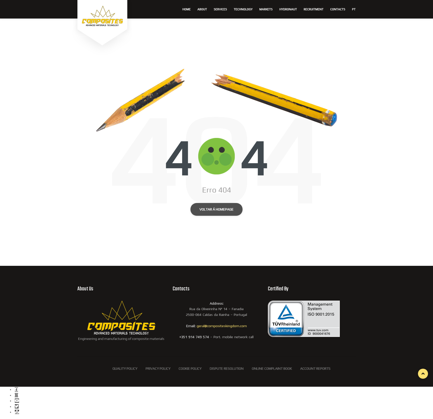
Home (186, 9)
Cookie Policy (190, 368)
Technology (243, 9)
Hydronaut (288, 9)
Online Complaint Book (272, 368)
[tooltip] (16, 389)
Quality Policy (125, 368)
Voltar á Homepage (216, 209)
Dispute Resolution (227, 368)
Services (220, 9)
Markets (266, 9)
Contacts (337, 9)
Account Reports (315, 368)
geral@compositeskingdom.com (222, 326)
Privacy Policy (158, 368)
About (202, 9)
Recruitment (313, 9)
